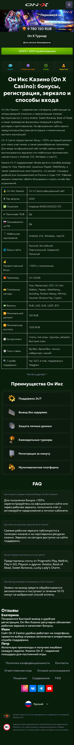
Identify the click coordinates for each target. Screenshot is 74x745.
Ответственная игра (18, 670)
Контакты (61, 663)
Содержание (41, 678)
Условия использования (53, 670)
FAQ (58, 678)
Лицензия (20, 678)
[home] (37, 5)
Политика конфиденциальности (28, 663)
